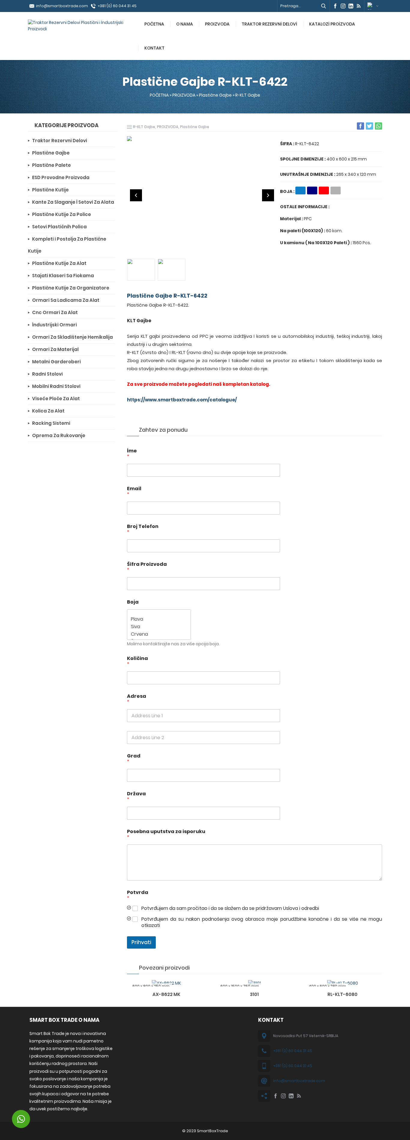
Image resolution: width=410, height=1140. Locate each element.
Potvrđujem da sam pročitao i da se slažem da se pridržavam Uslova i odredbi (230, 908)
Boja (133, 602)
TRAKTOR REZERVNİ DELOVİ (269, 24)
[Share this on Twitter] (369, 126)
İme (132, 453)
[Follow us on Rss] (358, 6)
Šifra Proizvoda (147, 567)
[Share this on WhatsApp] (378, 126)
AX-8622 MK (166, 994)
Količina (137, 661)
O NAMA (184, 24)
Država (136, 796)
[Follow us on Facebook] (335, 6)
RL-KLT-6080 (342, 994)
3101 (254, 994)
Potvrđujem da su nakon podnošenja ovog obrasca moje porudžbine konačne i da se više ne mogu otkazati (261, 922)
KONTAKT (154, 48)
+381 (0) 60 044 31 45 (117, 5)
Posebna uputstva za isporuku (166, 834)
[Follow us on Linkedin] (350, 6)
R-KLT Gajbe (247, 95)
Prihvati (141, 942)
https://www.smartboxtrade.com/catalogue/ (182, 400)
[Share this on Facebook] (360, 126)
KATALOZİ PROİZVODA (332, 24)
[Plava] (157, 619)
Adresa (136, 699)
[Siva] (157, 626)
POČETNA (154, 24)
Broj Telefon (142, 529)
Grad (133, 758)
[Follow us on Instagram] (343, 6)
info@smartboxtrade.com (62, 5)
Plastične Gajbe (215, 95)
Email (134, 491)
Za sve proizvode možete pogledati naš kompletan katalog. (198, 384)
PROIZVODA (217, 24)
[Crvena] (157, 634)
